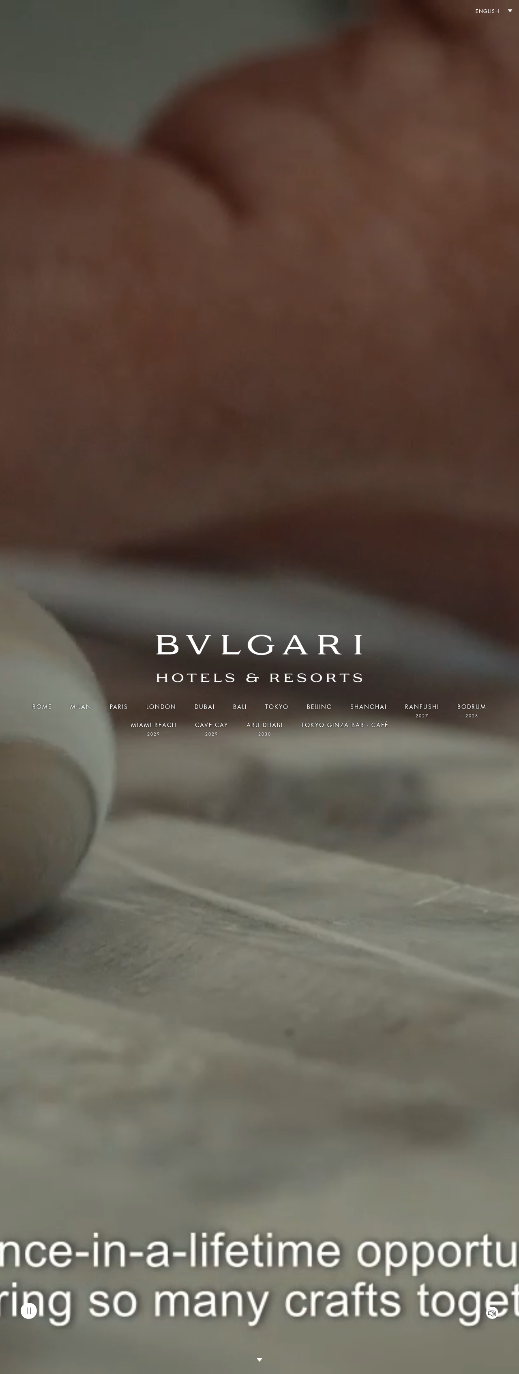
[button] (490, 11)
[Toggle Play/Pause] (29, 1311)
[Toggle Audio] (492, 1313)
